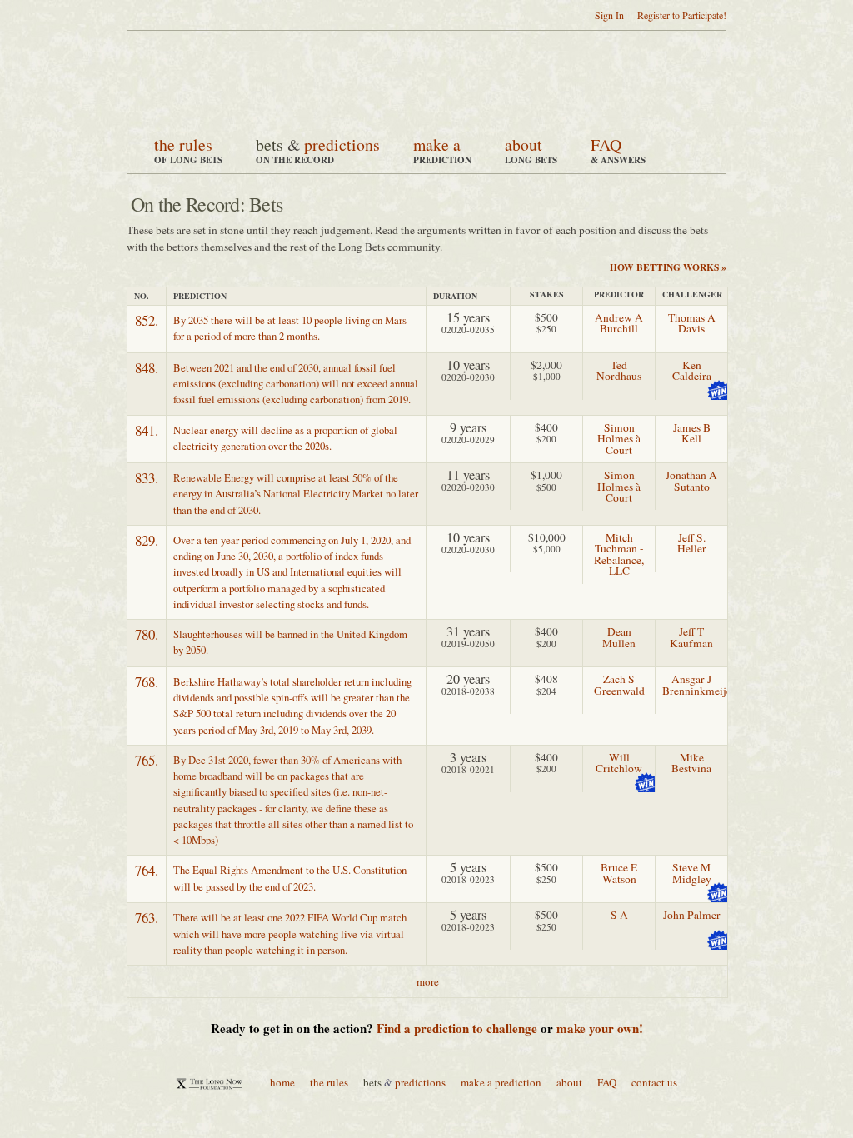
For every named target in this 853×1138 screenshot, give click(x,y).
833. (146, 477)
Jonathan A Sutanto (691, 480)
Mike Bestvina (691, 763)
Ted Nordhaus (618, 370)
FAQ (606, 144)
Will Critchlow (619, 763)
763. (146, 917)
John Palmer (692, 914)
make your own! (599, 1028)
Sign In (609, 15)
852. (146, 320)
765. (146, 760)
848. (146, 367)
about (523, 144)
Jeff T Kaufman (691, 637)
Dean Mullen (619, 637)
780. (146, 634)
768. (146, 681)
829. (146, 540)
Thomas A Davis (692, 323)
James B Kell (692, 433)
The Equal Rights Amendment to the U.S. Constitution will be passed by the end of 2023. (290, 877)
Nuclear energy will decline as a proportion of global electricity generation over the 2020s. (285, 437)
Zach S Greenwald (619, 684)
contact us (654, 1082)
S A (619, 914)
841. (146, 430)
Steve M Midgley (691, 873)
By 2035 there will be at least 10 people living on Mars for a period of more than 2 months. (290, 327)
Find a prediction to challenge (457, 1028)
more (428, 981)
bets (269, 144)
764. (146, 870)
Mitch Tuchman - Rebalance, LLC (619, 554)
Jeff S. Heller (691, 543)
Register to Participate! (681, 15)
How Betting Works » (668, 267)
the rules (183, 144)
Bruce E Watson (619, 873)
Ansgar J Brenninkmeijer (699, 684)
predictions (342, 144)
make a (437, 144)
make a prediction (501, 1082)
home (282, 1082)
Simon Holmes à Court (619, 438)
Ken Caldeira (691, 370)
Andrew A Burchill (619, 323)
